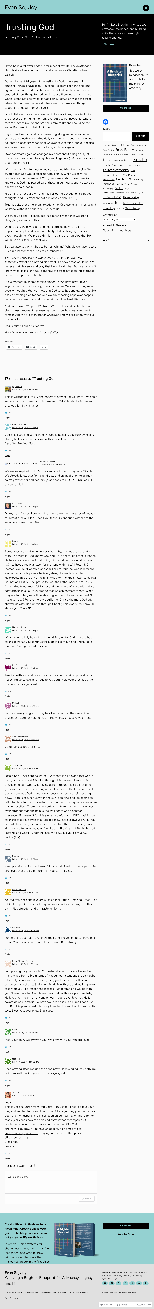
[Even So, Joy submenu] (17, 1298)
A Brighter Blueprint (14, 1293)
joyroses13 (17, 387)
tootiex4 (16, 1059)
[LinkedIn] (111, 1283)
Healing (132, 155)
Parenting (108, 184)
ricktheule (17, 504)
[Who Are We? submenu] (67, 1293)
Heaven (140, 154)
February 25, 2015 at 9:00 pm (25, 931)
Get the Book (126, 1226)
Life (133, 170)
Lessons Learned (133, 166)
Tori (118, 203)
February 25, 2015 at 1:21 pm (25, 390)
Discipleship (141, 145)
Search (107, 129)
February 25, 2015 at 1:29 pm (25, 428)
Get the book (126, 108)
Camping (115, 145)
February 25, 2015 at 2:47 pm (25, 668)
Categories (110, 215)
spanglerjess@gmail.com (21, 1133)
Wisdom (120, 209)
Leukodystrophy (116, 170)
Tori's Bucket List (133, 203)
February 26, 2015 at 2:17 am (25, 1033)
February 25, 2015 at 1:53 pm (25, 631)
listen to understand (111, 175)
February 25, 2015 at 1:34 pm (52, 465)
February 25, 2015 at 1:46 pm (25, 544)
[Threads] (146, 1283)
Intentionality (119, 160)
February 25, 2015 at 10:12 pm (25, 964)
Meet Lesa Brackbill (79, 1293)
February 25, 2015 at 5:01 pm (25, 859)
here (14, 163)
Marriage (132, 175)
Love (124, 175)
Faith (119, 150)
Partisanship (122, 184)
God (110, 155)
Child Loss (125, 145)
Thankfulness (112, 197)
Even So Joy (108, 150)
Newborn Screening (129, 179)
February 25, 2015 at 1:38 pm (25, 507)
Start (143, 193)
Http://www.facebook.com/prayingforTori (32, 332)
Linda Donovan (19, 890)
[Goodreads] (132, 1283)
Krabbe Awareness (113, 165)
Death (133, 145)
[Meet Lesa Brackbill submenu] (88, 1293)
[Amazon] (118, 1283)
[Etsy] (125, 1283)
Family (129, 150)
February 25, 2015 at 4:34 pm (25, 769)
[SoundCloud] (139, 1283)
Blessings (106, 145)
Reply (7, 418)
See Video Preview (126, 1234)
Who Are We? (59, 1293)
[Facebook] (105, 122)
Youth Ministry (132, 208)
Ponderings (46, 1293)
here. (26, 163)
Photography (108, 189)
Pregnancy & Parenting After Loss (118, 193)
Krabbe (140, 160)
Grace (116, 155)
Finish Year (139, 150)
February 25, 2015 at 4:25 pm (25, 706)
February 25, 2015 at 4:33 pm (25, 740)
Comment (86, 1198)
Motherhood (108, 180)
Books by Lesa (31, 1293)
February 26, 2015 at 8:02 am (25, 1062)
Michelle (16, 703)
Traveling (109, 208)
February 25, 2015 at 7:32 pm (25, 893)
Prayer (127, 189)
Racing (137, 193)
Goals (105, 155)
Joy (130, 160)
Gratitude (124, 155)
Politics (119, 188)
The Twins (108, 203)
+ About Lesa (108, 44)
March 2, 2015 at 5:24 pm (23, 1096)
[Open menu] (146, 8)
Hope (107, 160)
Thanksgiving (131, 197)
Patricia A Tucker (47, 462)
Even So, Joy (21, 8)
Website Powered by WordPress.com (119, 1293)
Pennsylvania (136, 184)
